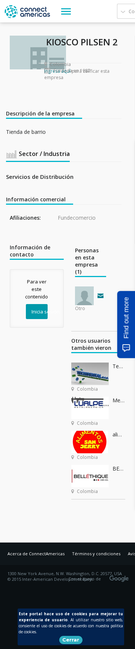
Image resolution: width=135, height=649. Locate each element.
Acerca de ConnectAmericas (36, 553)
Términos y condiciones (96, 553)
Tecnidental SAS (118, 366)
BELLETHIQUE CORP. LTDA (118, 468)
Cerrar (70, 640)
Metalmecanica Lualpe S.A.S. (118, 400)
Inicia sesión (40, 311)
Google (120, 576)
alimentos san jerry (118, 434)
